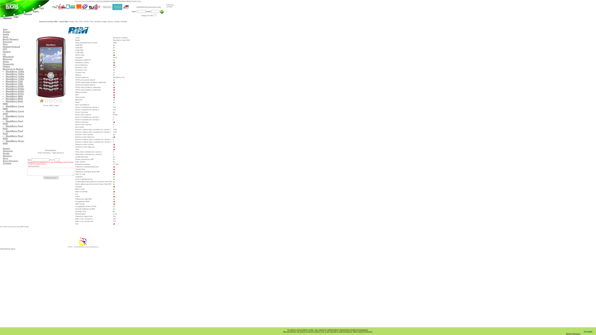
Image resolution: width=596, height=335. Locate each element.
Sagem (6, 148)
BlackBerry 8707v (15, 94)
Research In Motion (13, 69)
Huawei (7, 51)
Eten (5, 44)
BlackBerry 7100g (15, 71)
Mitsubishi (8, 56)
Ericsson (7, 41)
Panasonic (8, 64)
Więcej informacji (573, 334)
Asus (5, 37)
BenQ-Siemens (10, 39)
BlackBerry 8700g (15, 89)
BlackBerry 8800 (14, 96)
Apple (6, 34)
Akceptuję (588, 332)
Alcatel (6, 32)
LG (4, 54)
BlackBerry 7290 (14, 84)
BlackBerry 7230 (14, 81)
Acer (5, 29)
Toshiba (7, 163)
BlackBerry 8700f (15, 86)
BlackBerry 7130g (15, 76)
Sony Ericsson (10, 161)
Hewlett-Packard (11, 46)
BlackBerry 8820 (14, 99)
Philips (6, 66)
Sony (5, 158)
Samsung (8, 151)
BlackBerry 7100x (15, 74)
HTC (5, 49)
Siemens (7, 156)
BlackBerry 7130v (15, 79)
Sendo (6, 153)
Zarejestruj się (141, 7)
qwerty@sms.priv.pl (7, 249)
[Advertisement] (56, 23)
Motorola (7, 59)
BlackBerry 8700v (15, 91)
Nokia (6, 61)
